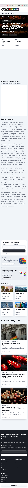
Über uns (3, 479)
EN (24, 5)
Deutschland (4, 461)
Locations (11, 5)
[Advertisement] (14, 2)
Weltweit (3, 465)
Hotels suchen (14, 250)
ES (26, 5)
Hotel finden (14, 485)
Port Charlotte (11, 13)
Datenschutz (4, 477)
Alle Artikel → (24, 320)
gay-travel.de (18, 463)
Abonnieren (14, 455)
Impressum (3, 481)
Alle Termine (4, 469)
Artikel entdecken (7, 277)
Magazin (3, 467)
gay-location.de (18, 461)
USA (6, 13)
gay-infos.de (17, 469)
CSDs (2, 13)
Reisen (15, 5)
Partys (18, 5)
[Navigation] (26, 9)
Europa (2, 463)
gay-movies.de (18, 467)
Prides (7, 5)
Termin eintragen (4, 475)
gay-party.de (17, 465)
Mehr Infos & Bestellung (8, 264)
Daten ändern (13, 34)
